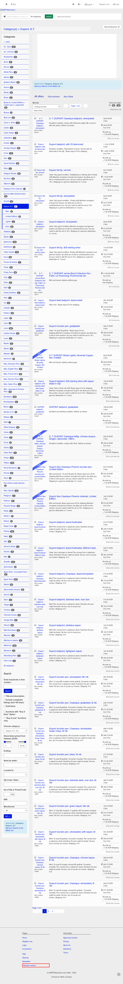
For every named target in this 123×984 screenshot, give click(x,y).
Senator (8, 551)
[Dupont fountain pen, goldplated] (40, 328)
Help (24, 954)
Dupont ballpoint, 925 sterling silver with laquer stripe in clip (71, 382)
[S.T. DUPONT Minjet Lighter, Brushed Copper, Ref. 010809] (40, 361)
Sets (7, 556)
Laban (7, 318)
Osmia (8, 447)
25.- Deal (9, 46)
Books (8, 97)
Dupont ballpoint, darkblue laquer (65, 625)
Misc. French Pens (12, 374)
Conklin (8, 143)
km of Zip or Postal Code (15, 789)
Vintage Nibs (10, 620)
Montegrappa (10, 401)
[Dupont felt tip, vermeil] (40, 171)
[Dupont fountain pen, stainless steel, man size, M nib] (40, 785)
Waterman (10, 645)
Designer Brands (12, 173)
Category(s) (10, 29)
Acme (7, 62)
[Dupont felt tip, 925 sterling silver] (40, 249)
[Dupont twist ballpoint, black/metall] (40, 302)
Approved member (70, 937)
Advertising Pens (12, 655)
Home (24, 937)
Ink (6, 303)
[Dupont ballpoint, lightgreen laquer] (40, 654)
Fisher (8, 267)
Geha (7, 282)
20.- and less (10, 51)
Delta (7, 168)
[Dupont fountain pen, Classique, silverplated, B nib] (40, 888)
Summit (8, 594)
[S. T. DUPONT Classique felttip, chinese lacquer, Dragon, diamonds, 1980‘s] (40, 444)
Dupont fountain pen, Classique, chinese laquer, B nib (72, 858)
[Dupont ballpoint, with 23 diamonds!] (40, 146)
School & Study (11, 546)
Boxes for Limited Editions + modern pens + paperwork (14, 105)
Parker (8, 457)
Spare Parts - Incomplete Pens (15, 573)
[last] (62, 911)
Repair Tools (10, 526)
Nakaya (8, 417)
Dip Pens (9, 178)
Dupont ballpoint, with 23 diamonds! (66, 144)
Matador (8, 353)
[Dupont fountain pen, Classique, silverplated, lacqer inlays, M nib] (40, 734)
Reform (8, 521)
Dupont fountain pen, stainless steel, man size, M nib (72, 781)
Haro (7, 297)
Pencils (8, 473)
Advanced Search (64, 16)
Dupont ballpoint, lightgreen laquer (65, 650)
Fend (7, 257)
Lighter (10, 221)
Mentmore (9, 358)
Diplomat (9, 183)
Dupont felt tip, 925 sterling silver (64, 247)
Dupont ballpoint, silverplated (63, 221)
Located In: (9, 770)
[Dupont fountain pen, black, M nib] (40, 756)
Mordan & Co (10, 412)
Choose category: (12, 726)
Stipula (8, 584)
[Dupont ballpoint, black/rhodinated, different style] (40, 551)
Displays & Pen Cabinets (14, 188)
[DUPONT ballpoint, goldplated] (40, 409)
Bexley (8, 92)
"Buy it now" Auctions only (15, 719)
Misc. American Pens (13, 364)
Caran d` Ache (11, 122)
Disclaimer (67, 949)
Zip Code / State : (11, 780)
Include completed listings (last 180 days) (14, 701)
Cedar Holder (10, 132)
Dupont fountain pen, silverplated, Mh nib (68, 676)
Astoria (8, 77)
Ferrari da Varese (12, 262)
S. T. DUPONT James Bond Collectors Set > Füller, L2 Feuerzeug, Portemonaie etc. (70, 274)
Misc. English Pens (12, 369)
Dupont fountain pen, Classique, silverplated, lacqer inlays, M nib (70, 729)
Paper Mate (10, 452)
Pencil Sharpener (11, 467)
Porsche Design (11, 506)
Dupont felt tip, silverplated (62, 195)
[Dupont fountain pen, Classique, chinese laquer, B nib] (40, 862)
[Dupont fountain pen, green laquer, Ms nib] (40, 809)
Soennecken (10, 567)
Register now (104, 4)
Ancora (8, 67)
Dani (7, 158)
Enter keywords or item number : (14, 681)
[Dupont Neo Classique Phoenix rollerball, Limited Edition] (40, 501)
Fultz (7, 277)
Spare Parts (10, 579)
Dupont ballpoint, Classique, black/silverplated (71, 573)
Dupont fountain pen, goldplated (64, 325)
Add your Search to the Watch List (14, 829)
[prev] (85, 106)
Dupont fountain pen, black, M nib (65, 754)
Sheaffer (9, 561)
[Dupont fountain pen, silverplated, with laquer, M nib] (40, 837)
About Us (66, 945)
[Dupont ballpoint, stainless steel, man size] (40, 603)
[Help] (73, 4)
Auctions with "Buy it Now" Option (14, 713)
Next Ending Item (111, 27)
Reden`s (8, 516)
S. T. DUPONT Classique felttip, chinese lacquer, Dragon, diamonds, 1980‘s (72, 437)
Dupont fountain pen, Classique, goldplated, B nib (73, 702)
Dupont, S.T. (27, 29)
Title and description (14, 696)
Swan (7, 599)
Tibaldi (8, 604)
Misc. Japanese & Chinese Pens (14, 390)
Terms (65, 952)
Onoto (7, 442)
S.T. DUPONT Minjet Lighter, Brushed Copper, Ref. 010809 (71, 356)
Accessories (10, 56)
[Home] (6, 4)
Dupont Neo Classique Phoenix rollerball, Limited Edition (72, 497)
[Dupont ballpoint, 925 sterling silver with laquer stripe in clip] (40, 386)
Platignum (9, 495)
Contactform (27, 949)
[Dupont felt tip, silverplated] (40, 198)
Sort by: (36, 102)
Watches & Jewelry (12, 640)
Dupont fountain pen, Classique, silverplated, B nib (71, 884)
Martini (8, 348)
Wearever (9, 650)
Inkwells (8, 308)
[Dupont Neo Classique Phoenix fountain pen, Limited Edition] (40, 472)
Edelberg (9, 231)
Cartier (8, 127)
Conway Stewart (11, 148)
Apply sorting (38, 110)
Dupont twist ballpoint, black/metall (65, 300)
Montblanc (10, 396)
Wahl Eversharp (11, 630)
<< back (7, 41)
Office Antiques (11, 427)
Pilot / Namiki (11, 490)
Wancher (9, 635)
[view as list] (77, 110)
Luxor (7, 338)
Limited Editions (13, 216)
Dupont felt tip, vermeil (60, 169)
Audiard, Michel (11, 82)
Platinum (9, 500)
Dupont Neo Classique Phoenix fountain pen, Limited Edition (70, 468)
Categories (9, 36)
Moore (8, 406)
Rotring (8, 531)
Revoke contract (29, 965)
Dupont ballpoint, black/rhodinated (65, 522)
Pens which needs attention (14, 484)
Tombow (9, 610)
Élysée (8, 236)
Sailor (7, 536)
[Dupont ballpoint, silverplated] (40, 224)
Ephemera (10, 242)
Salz (7, 541)
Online (8, 432)
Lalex (7, 323)
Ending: (7, 750)
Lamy (8, 328)
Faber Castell (11, 252)
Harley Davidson (12, 292)
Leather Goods (11, 333)
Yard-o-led (9, 660)
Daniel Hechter (11, 163)
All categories (9, 665)
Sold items (10, 706)
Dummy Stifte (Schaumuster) (15, 194)
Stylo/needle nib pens (13, 589)
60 (113, 105)
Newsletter (26, 961)
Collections (9, 138)
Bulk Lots (9, 117)
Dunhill (8, 201)
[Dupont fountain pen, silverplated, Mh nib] (40, 680)
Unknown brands (12, 615)
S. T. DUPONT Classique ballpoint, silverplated (71, 118)
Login (117, 4)
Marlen (8, 343)
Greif (7, 287)
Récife (8, 511)
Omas (8, 437)
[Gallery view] (80, 110)
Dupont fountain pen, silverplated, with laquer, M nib (72, 833)
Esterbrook (9, 247)
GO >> (7, 816)
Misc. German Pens (13, 379)
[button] (79, 4)
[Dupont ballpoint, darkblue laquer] (40, 629)
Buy (14, 4)
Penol (7, 478)
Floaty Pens (10, 272)
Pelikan (8, 462)
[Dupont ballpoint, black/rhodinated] (40, 524)
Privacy (66, 941)
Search (8, 691)
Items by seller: (10, 760)
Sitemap (25, 957)
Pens (9, 226)
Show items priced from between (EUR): (14, 737)
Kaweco (8, 313)
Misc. (9, 211)
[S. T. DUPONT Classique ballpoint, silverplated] (40, 123)
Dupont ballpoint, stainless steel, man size (69, 599)
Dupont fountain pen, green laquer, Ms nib (69, 805)
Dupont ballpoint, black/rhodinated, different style (72, 547)
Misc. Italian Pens (12, 384)
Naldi (7, 422)
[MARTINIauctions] (7, 10)
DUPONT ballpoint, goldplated (63, 406)
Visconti (8, 625)
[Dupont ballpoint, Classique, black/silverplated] (40, 577)
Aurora (8, 87)
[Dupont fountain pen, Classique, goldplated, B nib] (40, 707)
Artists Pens (10, 72)
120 (118, 105)
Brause (8, 112)
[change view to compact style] (83, 110)
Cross (8, 153)
